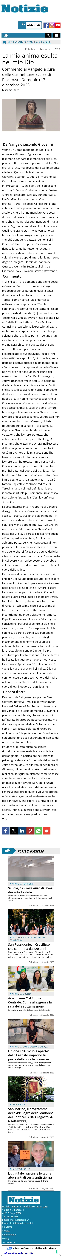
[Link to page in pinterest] (30, 830)
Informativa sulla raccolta (18, 1253)
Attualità (17, 883)
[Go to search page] (48, 35)
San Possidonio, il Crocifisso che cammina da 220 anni (29, 946)
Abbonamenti (9, 1234)
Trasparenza (8, 1242)
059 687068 (12, 1216)
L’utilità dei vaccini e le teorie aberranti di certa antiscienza (30, 1175)
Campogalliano (31, 1046)
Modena (27, 994)
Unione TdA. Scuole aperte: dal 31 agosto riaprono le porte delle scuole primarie (28, 1055)
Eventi (37, 937)
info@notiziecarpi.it (19, 1219)
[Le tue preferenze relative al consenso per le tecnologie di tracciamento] (57, 1252)
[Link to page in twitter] (14, 830)
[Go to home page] (5, 35)
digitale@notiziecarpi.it (21, 1223)
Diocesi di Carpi (40, 1206)
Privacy (5, 1238)
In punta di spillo (21, 1169)
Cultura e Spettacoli (22, 937)
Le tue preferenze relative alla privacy (34, 1248)
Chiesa (21, 1104)
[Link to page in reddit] (46, 830)
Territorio (28, 883)
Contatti (6, 1230)
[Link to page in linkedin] (22, 830)
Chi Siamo (7, 1226)
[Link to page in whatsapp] (38, 830)
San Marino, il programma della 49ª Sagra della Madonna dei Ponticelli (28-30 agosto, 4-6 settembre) (31, 1115)
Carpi (42, 1046)
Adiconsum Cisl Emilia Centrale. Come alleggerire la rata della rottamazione (30, 1002)
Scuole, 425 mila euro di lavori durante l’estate (30, 890)
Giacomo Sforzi (10, 90)
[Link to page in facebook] (5, 830)
